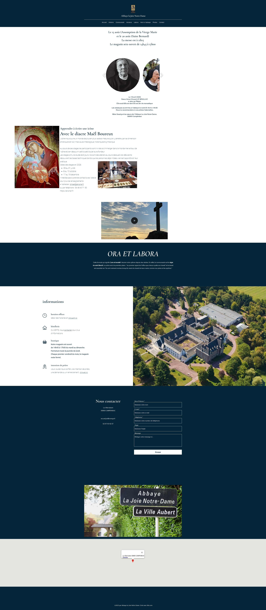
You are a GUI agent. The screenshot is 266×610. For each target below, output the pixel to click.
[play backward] (104, 75)
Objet (136, 425)
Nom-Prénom (139, 401)
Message (138, 433)
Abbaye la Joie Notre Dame (133, 16)
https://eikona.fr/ (67, 191)
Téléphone (138, 417)
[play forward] (161, 75)
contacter (68, 330)
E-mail (137, 409)
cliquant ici (73, 318)
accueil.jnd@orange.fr (108, 418)
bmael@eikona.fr (77, 184)
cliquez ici (84, 372)
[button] (123, 75)
